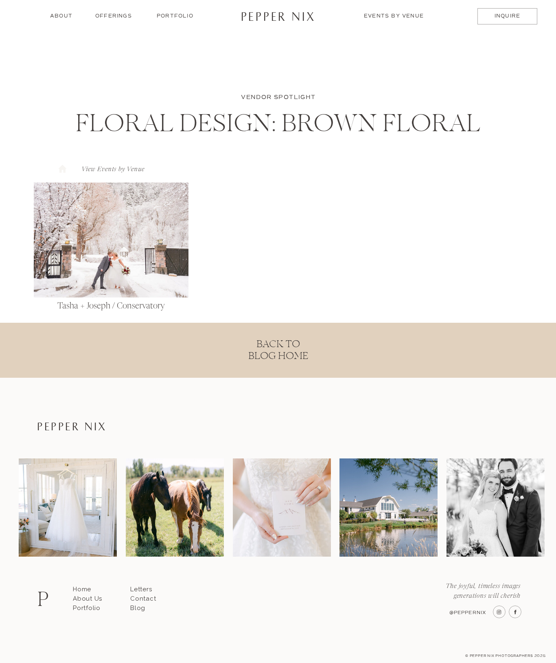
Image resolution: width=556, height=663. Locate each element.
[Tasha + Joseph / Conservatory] (111, 240)
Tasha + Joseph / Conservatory (111, 306)
